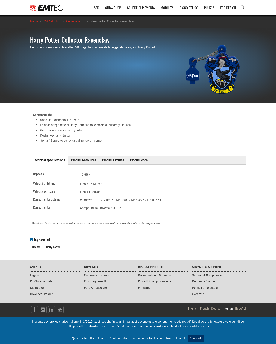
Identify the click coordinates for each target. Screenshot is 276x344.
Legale (34, 275)
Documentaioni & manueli (155, 275)
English (193, 308)
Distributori (37, 288)
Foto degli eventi (95, 281)
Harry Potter (53, 247)
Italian (229, 308)
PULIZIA (209, 7)
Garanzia (198, 294)
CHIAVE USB (113, 7)
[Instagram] (43, 309)
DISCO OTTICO (188, 7)
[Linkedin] (51, 309)
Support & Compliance (207, 275)
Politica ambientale (205, 288)
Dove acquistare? (41, 294)
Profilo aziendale (41, 281)
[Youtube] (60, 309)
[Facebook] (34, 309)
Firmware (144, 288)
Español (240, 308)
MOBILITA (167, 7)
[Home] (46, 7)
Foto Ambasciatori (96, 288)
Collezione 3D (75, 21)
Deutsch (216, 308)
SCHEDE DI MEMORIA (141, 7)
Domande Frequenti (205, 281)
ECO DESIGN (228, 7)
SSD (96, 7)
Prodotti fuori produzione (154, 281)
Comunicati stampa (97, 275)
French (204, 308)
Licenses (36, 247)
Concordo (196, 338)
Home (34, 21)
